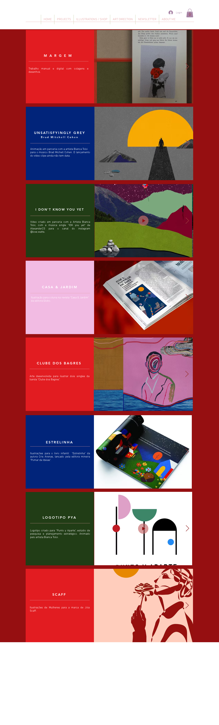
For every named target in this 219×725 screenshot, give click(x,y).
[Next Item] (187, 66)
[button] (189, 13)
